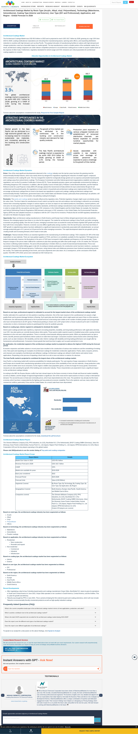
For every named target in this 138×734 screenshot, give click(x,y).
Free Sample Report (58, 19)
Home (23, 2)
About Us (28, 2)
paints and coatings (20, 199)
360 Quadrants (90, 6)
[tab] (51, 608)
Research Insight (53, 6)
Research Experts (48, 2)
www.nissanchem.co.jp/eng (19, 701)
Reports (40, 6)
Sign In (131, 2)
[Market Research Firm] (10, 4)
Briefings (58, 2)
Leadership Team (37, 2)
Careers (64, 2)
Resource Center (68, 6)
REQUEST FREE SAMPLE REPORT (89, 731)
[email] (134, 657)
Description (11, 26)
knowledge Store (28, 6)
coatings (49, 173)
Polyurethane (11, 521)
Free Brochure (45, 19)
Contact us (71, 2)
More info (68, 727)
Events (80, 6)
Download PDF (84, 26)
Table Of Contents (36, 26)
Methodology (60, 26)
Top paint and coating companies (53, 450)
